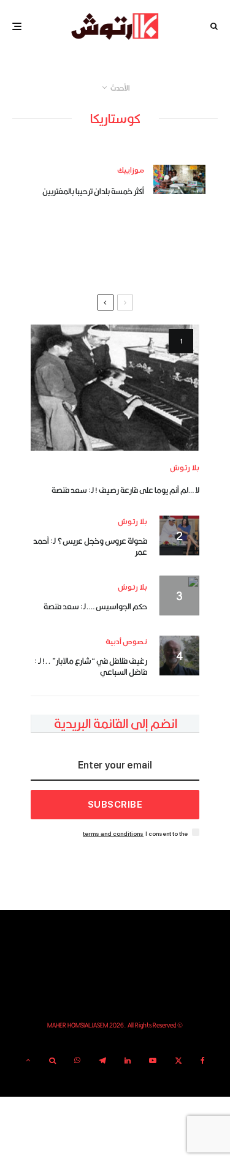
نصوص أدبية (126, 642)
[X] (178, 1060)
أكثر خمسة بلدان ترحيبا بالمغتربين (93, 191)
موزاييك (130, 170)
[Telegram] (102, 1060)
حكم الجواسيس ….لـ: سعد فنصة (95, 606)
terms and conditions (113, 834)
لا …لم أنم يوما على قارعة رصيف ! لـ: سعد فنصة (125, 489)
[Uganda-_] (179, 179)
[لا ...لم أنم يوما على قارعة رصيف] (115, 388)
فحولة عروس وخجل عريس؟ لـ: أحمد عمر (90, 546)
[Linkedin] (127, 1060)
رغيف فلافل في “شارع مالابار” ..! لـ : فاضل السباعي (90, 666)
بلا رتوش (184, 468)
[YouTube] (153, 1060)
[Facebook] (202, 1060)
